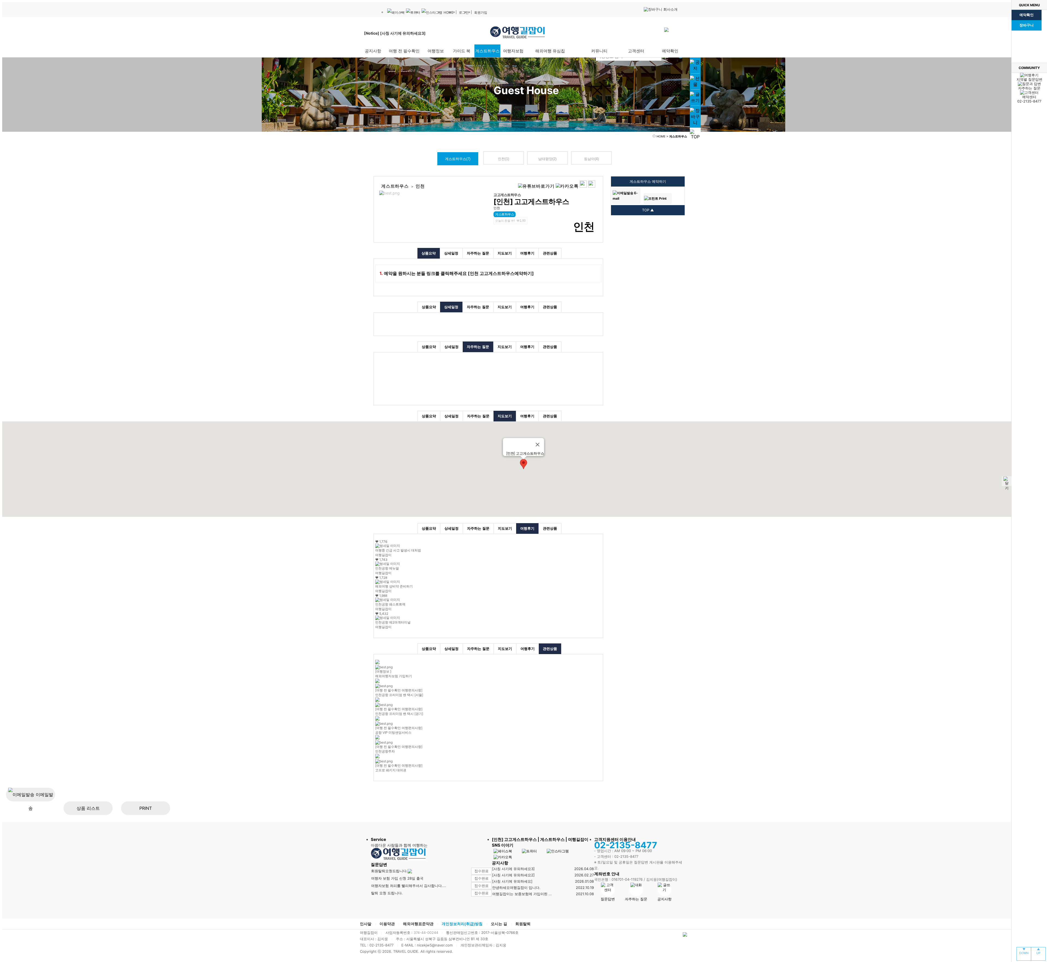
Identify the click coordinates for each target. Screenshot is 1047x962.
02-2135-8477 (1029, 99)
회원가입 (480, 12)
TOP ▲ (648, 210)
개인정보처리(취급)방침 (462, 924)
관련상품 (550, 253)
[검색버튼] (667, 44)
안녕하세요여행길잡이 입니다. (516, 887)
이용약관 (387, 924)
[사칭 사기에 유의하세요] (512, 881)
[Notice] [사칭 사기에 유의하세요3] (395, 33)
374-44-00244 (426, 932)
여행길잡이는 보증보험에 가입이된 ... (522, 894)
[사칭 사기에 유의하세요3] (513, 869)
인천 (503, 159)
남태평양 (547, 159)
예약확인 (1026, 15)
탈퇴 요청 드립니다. (387, 893)
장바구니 (1026, 25)
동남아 (591, 159)
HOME (448, 12)
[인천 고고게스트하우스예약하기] (501, 273)
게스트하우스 (457, 159)
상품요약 (429, 253)
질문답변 (608, 899)
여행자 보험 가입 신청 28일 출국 (397, 878)
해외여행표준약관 (418, 924)
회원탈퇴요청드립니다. (389, 871)
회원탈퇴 (523, 924)
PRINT (145, 808)
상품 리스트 (88, 808)
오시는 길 (499, 924)
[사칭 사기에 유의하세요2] (513, 875)
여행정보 (436, 50)
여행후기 (527, 253)
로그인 (464, 12)
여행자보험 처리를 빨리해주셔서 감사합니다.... (408, 885)
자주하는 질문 (478, 253)
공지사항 (664, 899)
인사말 (365, 924)
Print (662, 198)
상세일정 (451, 253)
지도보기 (505, 253)
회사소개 (670, 9)
